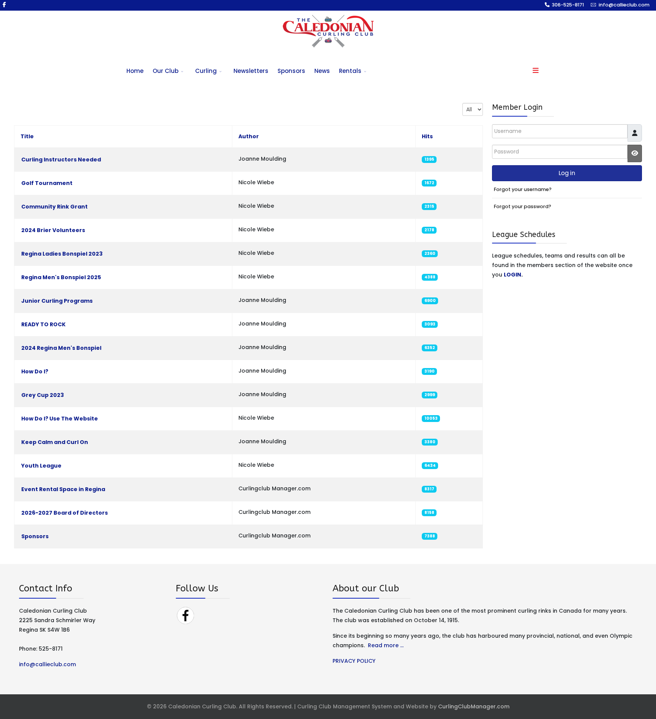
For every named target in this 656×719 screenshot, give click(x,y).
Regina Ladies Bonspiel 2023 (61, 254)
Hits (427, 136)
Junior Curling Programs (57, 301)
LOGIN (512, 274)
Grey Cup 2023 (42, 395)
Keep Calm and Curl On (54, 442)
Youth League (41, 465)
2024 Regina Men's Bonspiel (61, 348)
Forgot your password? (522, 206)
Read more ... (386, 645)
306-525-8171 (568, 5)
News (322, 71)
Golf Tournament (47, 183)
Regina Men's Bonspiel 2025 (61, 277)
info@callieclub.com (624, 5)
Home (135, 71)
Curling (206, 71)
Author (248, 136)
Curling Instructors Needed (61, 159)
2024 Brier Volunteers (53, 230)
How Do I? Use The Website (59, 418)
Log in (566, 173)
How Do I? (34, 371)
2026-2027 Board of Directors (64, 513)
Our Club (165, 71)
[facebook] (4, 4)
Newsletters (250, 71)
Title (27, 136)
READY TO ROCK (43, 324)
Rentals (350, 71)
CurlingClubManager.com (473, 706)
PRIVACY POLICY (354, 661)
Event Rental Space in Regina (63, 489)
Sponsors (291, 71)
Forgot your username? (523, 189)
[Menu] (536, 71)
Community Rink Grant (54, 206)
